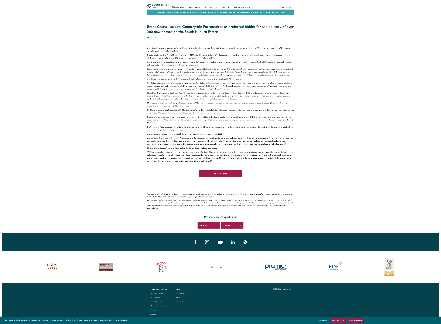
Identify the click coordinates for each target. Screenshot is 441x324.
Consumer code (181, 302)
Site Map (153, 310)
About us (226, 7)
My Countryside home (285, 7)
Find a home (179, 7)
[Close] (437, 320)
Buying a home (211, 7)
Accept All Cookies (355, 320)
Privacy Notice (155, 298)
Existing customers (242, 7)
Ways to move (195, 7)
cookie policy (122, 320)
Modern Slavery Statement (158, 306)
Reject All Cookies (338, 320)
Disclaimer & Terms (156, 294)
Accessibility (154, 314)
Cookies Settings (321, 320)
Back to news (220, 173)
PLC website (180, 294)
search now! (280, 12)
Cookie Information (156, 302)
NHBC (178, 298)
